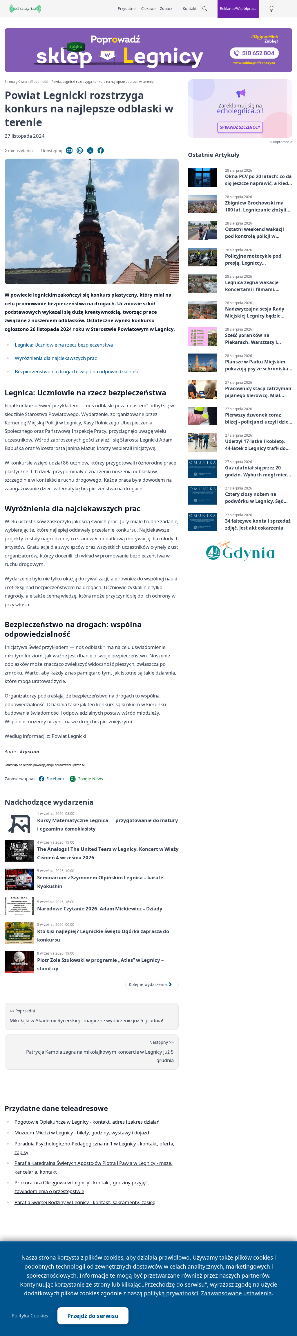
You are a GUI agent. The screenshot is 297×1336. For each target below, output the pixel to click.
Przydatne (126, 8)
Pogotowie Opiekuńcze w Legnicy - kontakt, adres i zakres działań (87, 1121)
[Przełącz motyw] (271, 9)
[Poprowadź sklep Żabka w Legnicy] (148, 50)
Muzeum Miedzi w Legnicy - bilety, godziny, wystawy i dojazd (82, 1132)
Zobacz (166, 8)
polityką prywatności (171, 1293)
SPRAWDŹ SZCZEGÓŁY (240, 127)
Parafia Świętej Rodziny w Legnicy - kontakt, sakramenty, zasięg (85, 1202)
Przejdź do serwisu (93, 1316)
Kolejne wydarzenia (148, 984)
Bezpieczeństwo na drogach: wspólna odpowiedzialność (77, 371)
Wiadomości (39, 81)
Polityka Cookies (30, 1316)
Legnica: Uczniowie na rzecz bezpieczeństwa (64, 344)
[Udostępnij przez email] (79, 150)
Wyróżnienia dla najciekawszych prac (56, 358)
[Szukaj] (205, 8)
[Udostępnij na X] (90, 150)
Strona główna (16, 81)
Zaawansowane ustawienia (236, 1293)
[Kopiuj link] (69, 150)
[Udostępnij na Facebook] (100, 150)
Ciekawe (148, 8)
